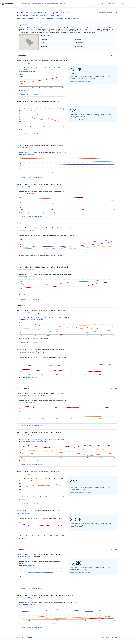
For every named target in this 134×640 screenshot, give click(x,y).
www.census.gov (44, 49)
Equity (43, 18)
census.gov (25, 71)
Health (37, 18)
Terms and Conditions (104, 637)
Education (50, 18)
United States (43, 15)
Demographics (59, 18)
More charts (114, 55)
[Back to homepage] (3, 4)
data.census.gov (32, 319)
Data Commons (9, 3)
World (57, 15)
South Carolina (35, 15)
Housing (67, 18)
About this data (31, 71)
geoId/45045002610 (112, 12)
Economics (30, 18)
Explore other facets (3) (23, 435)
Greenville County (26, 15)
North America (51, 15)
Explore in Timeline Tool (37, 94)
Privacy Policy (114, 637)
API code (29, 94)
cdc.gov (24, 154)
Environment (75, 18)
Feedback (129, 3)
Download (23, 94)
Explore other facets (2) (23, 63)
